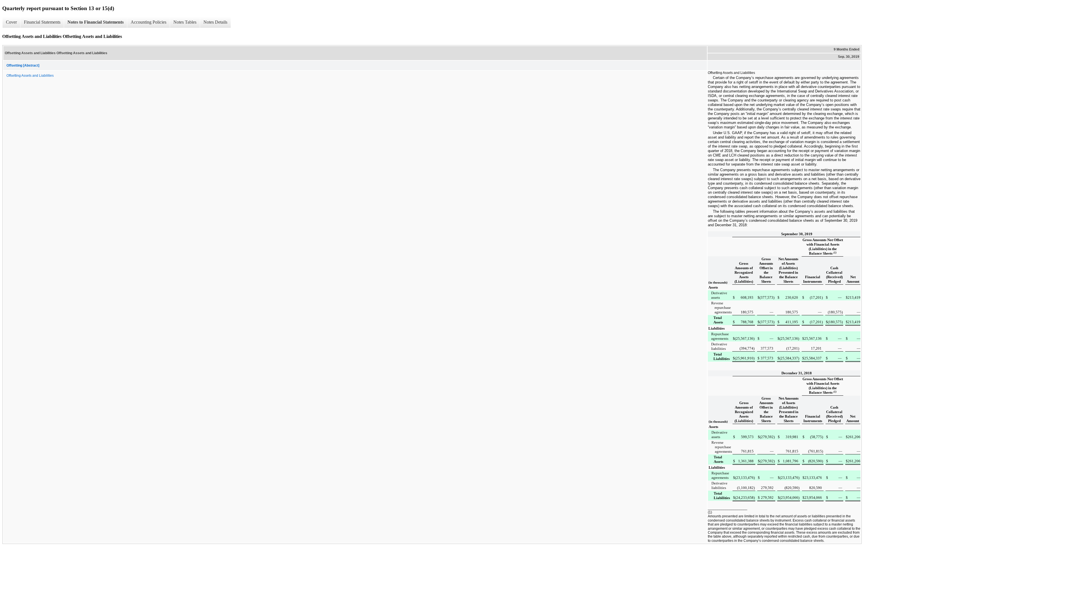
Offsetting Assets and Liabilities (30, 75)
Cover (11, 22)
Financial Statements (42, 22)
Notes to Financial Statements (95, 22)
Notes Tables (184, 22)
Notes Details (215, 22)
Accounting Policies (148, 22)
